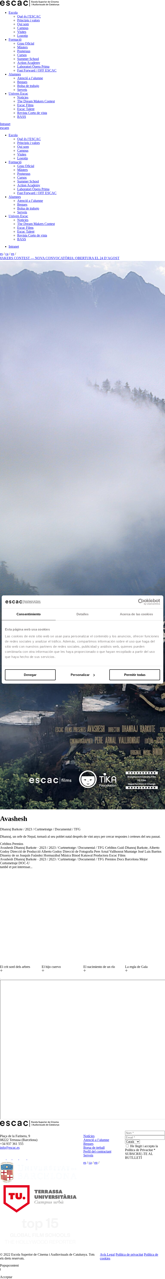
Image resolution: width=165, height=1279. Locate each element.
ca (4, 128)
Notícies (89, 1136)
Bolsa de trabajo (28, 86)
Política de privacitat (129, 1254)
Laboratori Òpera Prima (33, 66)
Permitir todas (134, 675)
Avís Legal (107, 1254)
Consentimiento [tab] (29, 614)
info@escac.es (10, 1147)
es (1, 128)
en (7, 128)
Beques (22, 82)
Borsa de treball (94, 1147)
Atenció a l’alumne (30, 78)
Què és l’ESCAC (29, 16)
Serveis (22, 89)
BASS (21, 116)
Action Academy (28, 62)
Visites (21, 32)
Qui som (23, 24)
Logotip (22, 35)
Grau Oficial (25, 43)
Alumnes (15, 74)
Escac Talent (25, 109)
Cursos (22, 55)
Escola (13, 12)
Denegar (30, 675)
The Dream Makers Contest (36, 101)
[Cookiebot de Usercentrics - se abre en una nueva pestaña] (141, 602)
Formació (15, 39)
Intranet (5, 124)
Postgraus (23, 51)
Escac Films (25, 105)
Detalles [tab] (82, 614)
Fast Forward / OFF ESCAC (37, 70)
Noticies (22, 97)
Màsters (22, 47)
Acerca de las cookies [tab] (136, 614)
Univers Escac (18, 93)
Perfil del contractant (97, 1151)
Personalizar (80, 675)
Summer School (28, 59)
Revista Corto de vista (32, 113)
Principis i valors (28, 20)
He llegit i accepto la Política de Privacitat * (141, 1148)
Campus (22, 28)
